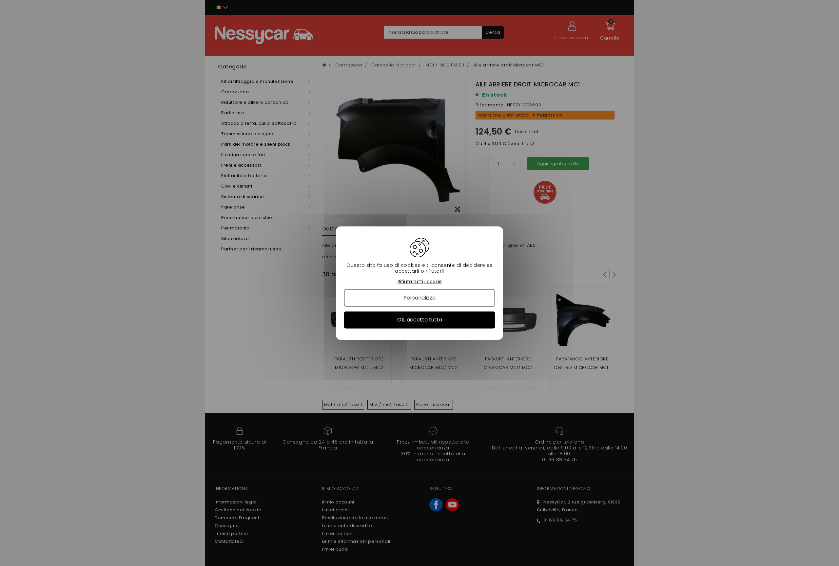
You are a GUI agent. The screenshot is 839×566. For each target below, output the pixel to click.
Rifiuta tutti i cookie (420, 281)
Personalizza (419, 298)
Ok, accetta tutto (419, 320)
